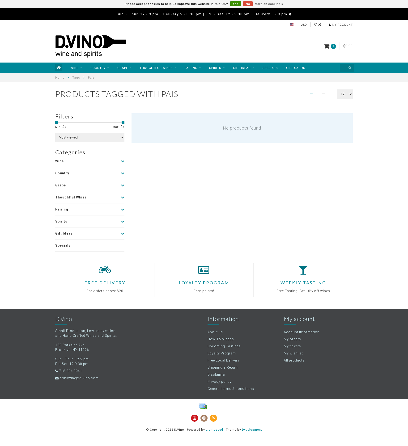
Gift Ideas (242, 68)
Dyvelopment (252, 429)
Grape (122, 68)
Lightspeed (214, 429)
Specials (270, 68)
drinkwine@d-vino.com (79, 378)
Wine (74, 68)
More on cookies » (269, 4)
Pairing (191, 68)
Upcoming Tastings (224, 346)
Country (98, 68)
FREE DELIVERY (104, 282)
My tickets (292, 346)
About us (215, 332)
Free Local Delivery (223, 360)
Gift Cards (295, 68)
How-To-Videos (221, 339)
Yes (235, 4)
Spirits (215, 68)
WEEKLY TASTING (303, 282)
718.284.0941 (70, 371)
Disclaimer (217, 374)
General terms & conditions (231, 389)
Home (59, 77)
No (248, 4)
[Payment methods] (203, 406)
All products (294, 360)
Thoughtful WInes (156, 68)
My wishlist (293, 353)
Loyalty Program (222, 353)
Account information (301, 332)
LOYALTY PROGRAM (204, 282)
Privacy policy (220, 381)
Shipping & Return (223, 367)
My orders (292, 339)
